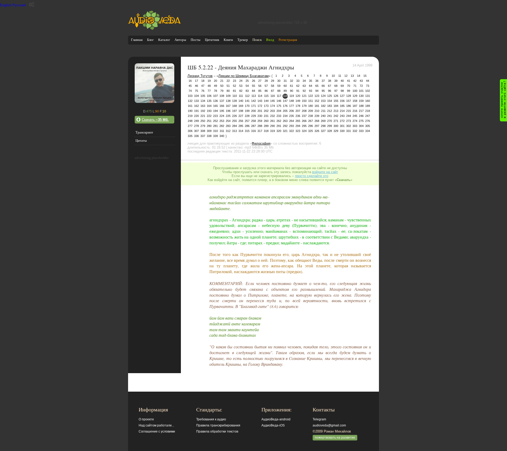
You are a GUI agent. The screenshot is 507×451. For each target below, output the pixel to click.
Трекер (242, 40)
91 (297, 90)
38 (329, 80)
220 (196, 115)
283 (228, 125)
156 (342, 100)
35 (310, 80)
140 (240, 100)
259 (259, 120)
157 (348, 100)
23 (234, 80)
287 (253, 125)
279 (202, 125)
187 (355, 105)
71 (354, 85)
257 (247, 120)
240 (323, 115)
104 (196, 95)
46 (196, 85)
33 (297, 80)
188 (361, 105)
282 (221, 125)
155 (336, 100)
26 (253, 80)
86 (266, 90)
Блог (150, 40)
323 (297, 130)
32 (291, 80)
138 (228, 100)
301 (342, 125)
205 (285, 110)
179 (304, 105)
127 (342, 95)
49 (215, 85)
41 (348, 80)
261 (272, 120)
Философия (261, 143)
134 (202, 100)
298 (323, 125)
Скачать (155, 120)
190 (190, 110)
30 (278, 80)
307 (196, 130)
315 (247, 130)
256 (240, 120)
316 (253, 130)
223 (215, 115)
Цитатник (212, 40)
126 (336, 95)
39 (335, 80)
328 (329, 130)
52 (234, 85)
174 (272, 105)
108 (221, 95)
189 (367, 105)
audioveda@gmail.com (329, 425)
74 (190, 90)
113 (253, 95)
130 (361, 95)
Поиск (257, 40)
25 (247, 80)
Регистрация (288, 40)
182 (323, 105)
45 (190, 85)
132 (190, 100)
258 (253, 120)
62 (297, 85)
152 (316, 100)
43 (361, 80)
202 (266, 110)
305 (367, 125)
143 (259, 100)
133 (196, 100)
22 (228, 80)
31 (285, 80)
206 (291, 110)
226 (234, 115)
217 (361, 110)
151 (310, 100)
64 (310, 85)
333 (361, 130)
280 (209, 125)
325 (310, 130)
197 (234, 110)
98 (342, 90)
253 (221, 120)
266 (304, 120)
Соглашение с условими (157, 431)
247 (367, 115)
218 (367, 110)
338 (209, 135)
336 (196, 135)
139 (234, 100)
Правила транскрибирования (218, 425)
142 (253, 100)
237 (304, 115)
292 (285, 125)
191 (196, 110)
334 (367, 130)
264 (291, 120)
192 (202, 110)
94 (316, 90)
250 (202, 120)
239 (316, 115)
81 (234, 90)
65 (316, 85)
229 (253, 115)
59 (278, 85)
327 (323, 130)
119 (291, 95)
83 (247, 90)
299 (329, 125)
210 (316, 110)
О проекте (146, 419)
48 (209, 85)
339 (215, 135)
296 (310, 125)
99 (348, 90)
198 (240, 110)
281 (215, 125)
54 (247, 85)
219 (190, 115)
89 (285, 90)
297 (316, 125)
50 (221, 85)
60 (285, 85)
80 (228, 90)
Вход (270, 40)
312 (228, 130)
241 (329, 115)
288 (259, 125)
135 (209, 100)
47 (202, 85)
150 (304, 100)
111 (241, 95)
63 (304, 85)
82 (240, 90)
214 (342, 110)
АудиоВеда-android (275, 419)
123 (316, 95)
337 (202, 135)
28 (266, 80)
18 (202, 80)
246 (361, 115)
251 (209, 120)
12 (346, 75)
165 (215, 105)
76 (202, 90)
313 (234, 130)
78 (215, 90)
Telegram (319, 419)
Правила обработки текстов (217, 431)
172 (259, 105)
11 (339, 75)
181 (316, 105)
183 (329, 105)
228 (247, 115)
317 (259, 130)
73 (367, 85)
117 (279, 95)
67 (329, 85)
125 (329, 95)
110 (234, 95)
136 (215, 100)
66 (323, 85)
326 (316, 130)
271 (336, 120)
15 (365, 75)
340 (221, 135)
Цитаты (141, 141)
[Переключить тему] (31, 4)
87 (272, 90)
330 (342, 130)
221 (202, 115)
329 (336, 130)
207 (297, 110)
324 (304, 130)
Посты (195, 40)
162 (196, 105)
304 (361, 125)
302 (348, 125)
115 (266, 95)
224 (221, 115)
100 (355, 90)
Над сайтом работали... (156, 425)
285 (240, 125)
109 (228, 95)
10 (333, 75)
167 (228, 105)
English (5, 5)
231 (266, 115)
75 (196, 90)
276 (367, 120)
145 (272, 100)
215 (348, 110)
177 (291, 105)
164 (209, 105)
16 (190, 80)
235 (291, 115)
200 (253, 110)
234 (285, 115)
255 (234, 120)
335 (190, 135)
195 (221, 110)
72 (361, 85)
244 (348, 115)
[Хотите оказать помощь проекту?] (503, 100)
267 (310, 120)
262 (278, 120)
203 (272, 110)
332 (355, 130)
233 (278, 115)
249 (196, 120)
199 (247, 110)
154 (329, 100)
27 (259, 80)
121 (304, 95)
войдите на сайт (325, 172)
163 (202, 105)
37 (323, 80)
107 (215, 95)
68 (335, 85)
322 (291, 130)
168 (234, 105)
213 (336, 110)
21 (221, 80)
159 (361, 100)
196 (228, 110)
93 (310, 90)
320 (278, 130)
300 (336, 125)
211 (323, 110)
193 (209, 110)
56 (259, 85)
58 (272, 85)
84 (253, 90)
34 (304, 80)
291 (278, 125)
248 (190, 120)
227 (240, 115)
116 (272, 95)
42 (354, 80)
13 (352, 75)
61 (291, 85)
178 (297, 105)
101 (361, 90)
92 (304, 90)
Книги (228, 40)
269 (323, 120)
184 (336, 105)
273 (348, 120)
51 (228, 85)
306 (190, 130)
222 (209, 115)
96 (329, 90)
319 (272, 130)
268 (316, 120)
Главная (137, 40)
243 (342, 115)
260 (266, 120)
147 (285, 100)
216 (355, 110)
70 (348, 85)
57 (266, 85)
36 (316, 80)
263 (285, 120)
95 (323, 90)
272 (342, 120)
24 (240, 80)
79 (221, 90)
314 (240, 130)
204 (278, 110)
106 (209, 95)
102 (367, 90)
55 (253, 85)
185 (342, 105)
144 (266, 100)
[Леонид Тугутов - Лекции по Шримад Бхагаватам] (154, 102)
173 (266, 105)
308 (202, 130)
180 (310, 105)
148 (291, 100)
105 (202, 95)
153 (323, 100)
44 (367, 80)
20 (215, 80)
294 (297, 125)
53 (240, 85)
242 (336, 115)
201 (259, 110)
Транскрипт (144, 132)
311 (222, 130)
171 (253, 105)
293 (291, 125)
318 (266, 130)
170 (247, 105)
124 (323, 95)
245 (355, 115)
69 (342, 85)
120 (297, 95)
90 (291, 90)
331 (348, 130)
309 (209, 130)
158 (355, 100)
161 (190, 105)
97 (335, 90)
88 (278, 90)
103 (190, 95)
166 (221, 105)
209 (310, 110)
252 (215, 120)
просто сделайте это (311, 176)
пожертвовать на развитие (335, 437)
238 (310, 115)
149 (297, 100)
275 (361, 120)
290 (272, 125)
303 (355, 125)
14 (358, 75)
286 (247, 125)
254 (228, 120)
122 (310, 95)
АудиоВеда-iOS (273, 425)
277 (190, 125)
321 (285, 130)
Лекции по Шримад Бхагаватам (243, 76)
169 (240, 105)
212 (329, 110)
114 (260, 95)
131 (367, 95)
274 (355, 120)
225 (228, 115)
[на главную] (154, 29)
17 (196, 80)
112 (247, 95)
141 (247, 100)
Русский (19, 5)
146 (278, 100)
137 (221, 100)
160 (367, 100)
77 (209, 90)
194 (215, 110)
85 (259, 90)
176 (285, 105)
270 (329, 120)
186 (348, 105)
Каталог (164, 40)
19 (209, 80)
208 (304, 110)
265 (297, 120)
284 (234, 125)
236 (297, 115)
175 (278, 105)
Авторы (180, 40)
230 (259, 115)
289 (266, 125)
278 (196, 125)
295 (304, 125)
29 (272, 80)
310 (215, 130)
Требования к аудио (211, 419)
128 (348, 95)
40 (342, 80)
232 (272, 115)
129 (355, 95)
